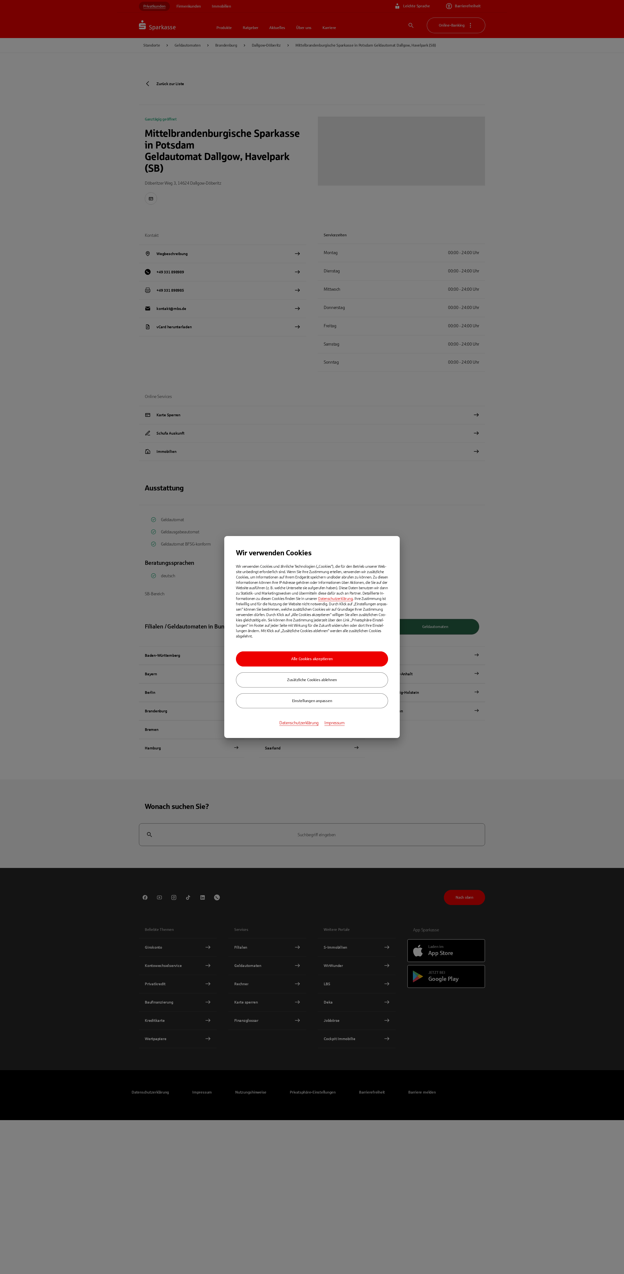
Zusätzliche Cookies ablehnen (312, 680)
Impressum (334, 722)
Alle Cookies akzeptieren (312, 659)
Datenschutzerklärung (335, 599)
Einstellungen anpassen (312, 701)
